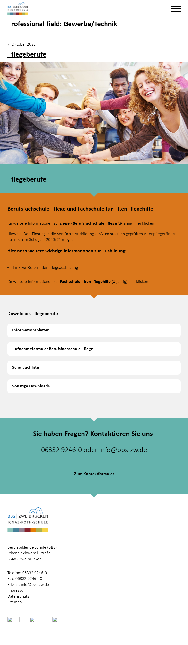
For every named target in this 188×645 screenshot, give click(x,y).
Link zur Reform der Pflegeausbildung (45, 267)
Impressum (17, 590)
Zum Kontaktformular (94, 474)
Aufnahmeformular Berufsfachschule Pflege (52, 349)
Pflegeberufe (26, 55)
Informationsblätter (30, 330)
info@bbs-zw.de (123, 450)
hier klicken (144, 223)
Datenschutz (18, 596)
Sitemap (14, 602)
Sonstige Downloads (31, 386)
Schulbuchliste (25, 367)
